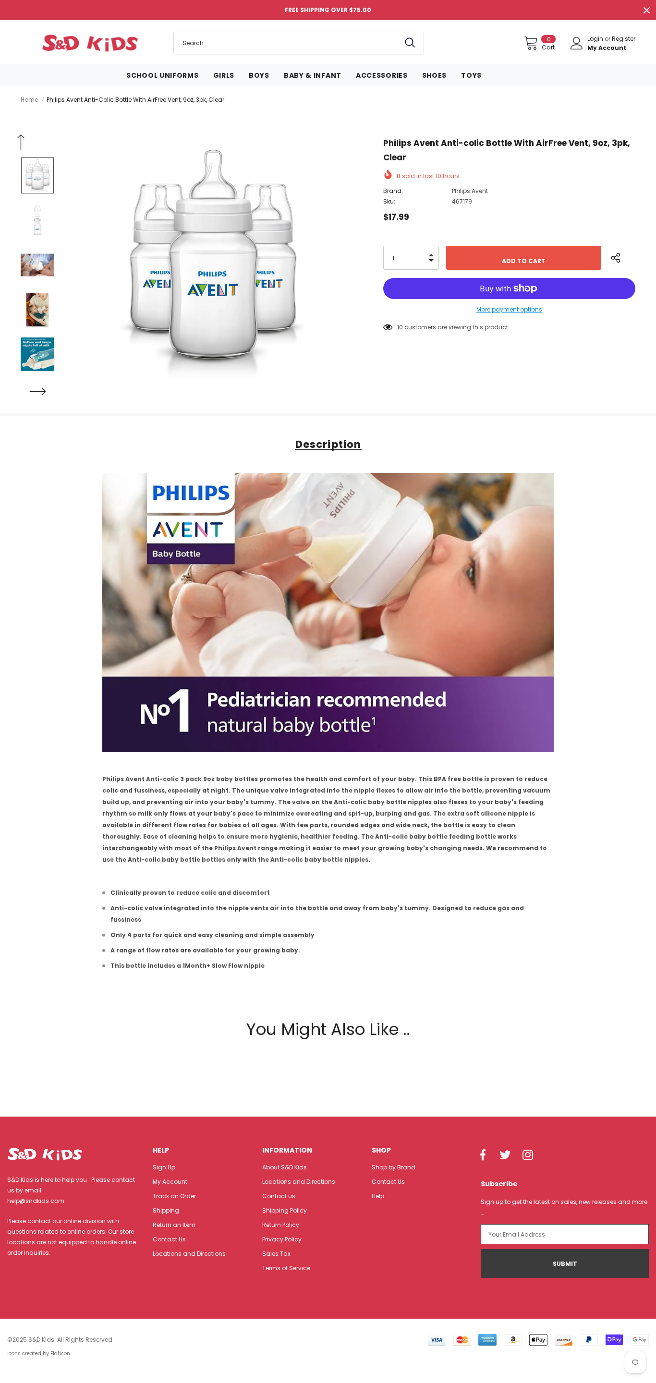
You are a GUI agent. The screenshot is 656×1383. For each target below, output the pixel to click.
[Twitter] (505, 1155)
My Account (606, 48)
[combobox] (287, 43)
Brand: (393, 191)
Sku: (389, 201)
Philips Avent (470, 191)
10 (400, 327)
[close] (646, 10)
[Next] (37, 391)
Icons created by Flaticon (38, 1353)
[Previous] (20, 142)
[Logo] (89, 42)
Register (623, 39)
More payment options (509, 309)
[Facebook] (482, 1155)
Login (596, 39)
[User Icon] (576, 43)
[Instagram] (527, 1155)
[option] (212, 265)
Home (29, 100)
